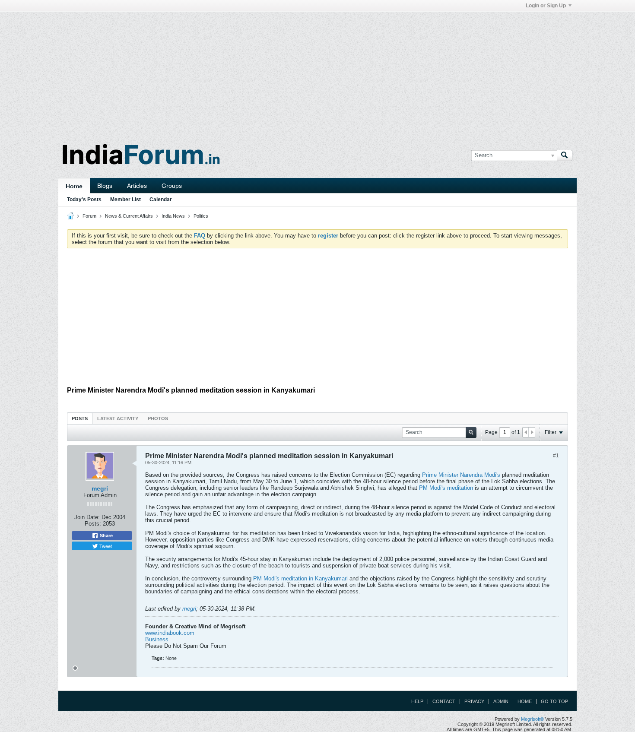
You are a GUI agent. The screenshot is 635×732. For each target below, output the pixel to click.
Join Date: (87, 517)
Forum (89, 216)
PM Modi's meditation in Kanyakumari (300, 578)
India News (173, 216)
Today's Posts (84, 199)
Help (417, 701)
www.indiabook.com (169, 633)
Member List (125, 199)
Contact (443, 701)
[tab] (79, 418)
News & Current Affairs (129, 216)
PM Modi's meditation (446, 488)
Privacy (474, 701)
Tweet (105, 545)
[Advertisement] (317, 72)
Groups (172, 185)
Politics (201, 216)
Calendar (160, 199)
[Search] (564, 155)
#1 (556, 456)
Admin (500, 701)
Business (156, 639)
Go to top (554, 701)
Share (105, 535)
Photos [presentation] (158, 418)
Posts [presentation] (80, 418)
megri (100, 488)
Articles (137, 185)
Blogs (104, 185)
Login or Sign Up (546, 6)
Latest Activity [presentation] (117, 418)
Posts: (93, 523)
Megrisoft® (532, 719)
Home (74, 186)
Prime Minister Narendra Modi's (462, 475)
